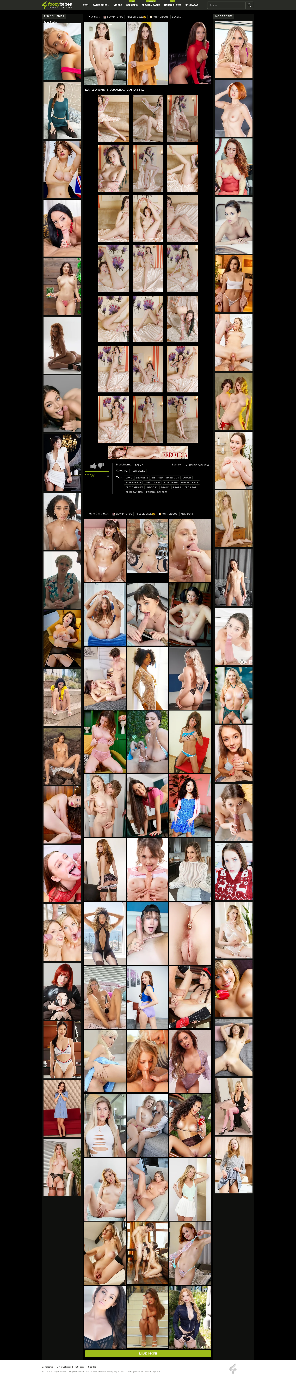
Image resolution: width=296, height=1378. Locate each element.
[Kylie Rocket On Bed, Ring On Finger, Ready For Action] (233, 636)
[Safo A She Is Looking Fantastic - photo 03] (113, 168)
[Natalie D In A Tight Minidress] (62, 110)
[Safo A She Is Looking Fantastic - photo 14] (182, 319)
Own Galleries (64, 1366)
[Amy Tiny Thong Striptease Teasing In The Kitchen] (233, 1165)
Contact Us (47, 1366)
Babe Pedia (50, 22)
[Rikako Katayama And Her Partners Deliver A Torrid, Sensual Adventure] (62, 1049)
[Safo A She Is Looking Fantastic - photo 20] (182, 419)
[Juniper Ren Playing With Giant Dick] (62, 403)
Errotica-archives (197, 465)
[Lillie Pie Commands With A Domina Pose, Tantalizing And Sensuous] (233, 930)
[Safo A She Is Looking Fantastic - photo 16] (148, 369)
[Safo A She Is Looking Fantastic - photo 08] (182, 218)
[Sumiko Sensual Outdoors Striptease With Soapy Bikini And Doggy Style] (62, 286)
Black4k (177, 17)
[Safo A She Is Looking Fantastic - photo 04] (148, 168)
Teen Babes (138, 471)
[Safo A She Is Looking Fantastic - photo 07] (148, 218)
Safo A (139, 465)
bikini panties (134, 492)
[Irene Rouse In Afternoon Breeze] (62, 756)
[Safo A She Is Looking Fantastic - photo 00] (113, 118)
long (129, 477)
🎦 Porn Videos (159, 17)
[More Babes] (62, 462)
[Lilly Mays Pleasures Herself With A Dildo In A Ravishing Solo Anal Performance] (62, 991)
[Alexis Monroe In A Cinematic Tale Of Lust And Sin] (233, 695)
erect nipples (134, 487)
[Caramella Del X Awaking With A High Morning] (62, 228)
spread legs (133, 482)
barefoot (172, 477)
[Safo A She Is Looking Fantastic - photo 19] (148, 419)
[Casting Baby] (62, 345)
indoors (152, 487)
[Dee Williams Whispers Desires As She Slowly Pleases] (62, 580)
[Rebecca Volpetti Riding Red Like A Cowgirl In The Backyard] (62, 932)
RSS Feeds (79, 1366)
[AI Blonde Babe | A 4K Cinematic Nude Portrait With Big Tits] (233, 988)
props (177, 487)
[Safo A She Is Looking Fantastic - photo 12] (113, 319)
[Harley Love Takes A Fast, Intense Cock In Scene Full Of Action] (62, 873)
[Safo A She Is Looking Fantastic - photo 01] (148, 118)
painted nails (189, 482)
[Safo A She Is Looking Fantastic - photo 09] (113, 268)
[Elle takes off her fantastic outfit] (62, 1167)
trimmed (157, 477)
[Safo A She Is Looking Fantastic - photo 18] (113, 419)
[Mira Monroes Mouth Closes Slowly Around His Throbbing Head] (233, 753)
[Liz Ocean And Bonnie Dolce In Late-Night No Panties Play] (62, 1108)
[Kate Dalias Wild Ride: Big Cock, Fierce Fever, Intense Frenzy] (233, 49)
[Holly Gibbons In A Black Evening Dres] (233, 1106)
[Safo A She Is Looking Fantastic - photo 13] (148, 319)
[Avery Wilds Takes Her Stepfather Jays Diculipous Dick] (233, 871)
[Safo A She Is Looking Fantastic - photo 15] (113, 369)
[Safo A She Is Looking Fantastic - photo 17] (182, 369)
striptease (171, 482)
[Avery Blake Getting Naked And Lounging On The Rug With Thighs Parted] (233, 577)
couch (187, 477)
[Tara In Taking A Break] (233, 167)
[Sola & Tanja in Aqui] (233, 401)
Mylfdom (187, 514)
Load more (148, 1353)
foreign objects (156, 492)
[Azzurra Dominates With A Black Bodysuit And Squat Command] (62, 814)
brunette (142, 477)
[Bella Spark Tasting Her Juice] (233, 518)
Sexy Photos (115, 17)
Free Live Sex (135, 17)
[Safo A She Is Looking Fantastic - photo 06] (113, 218)
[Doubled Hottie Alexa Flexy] (233, 342)
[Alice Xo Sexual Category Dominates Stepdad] (233, 812)
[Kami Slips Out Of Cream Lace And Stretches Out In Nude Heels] (233, 108)
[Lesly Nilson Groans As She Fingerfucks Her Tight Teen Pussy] (233, 460)
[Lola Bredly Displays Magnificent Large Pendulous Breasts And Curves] (62, 638)
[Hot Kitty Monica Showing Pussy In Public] (62, 697)
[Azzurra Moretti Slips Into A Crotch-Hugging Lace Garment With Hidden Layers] (62, 169)
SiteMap (92, 1366)
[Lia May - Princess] (233, 225)
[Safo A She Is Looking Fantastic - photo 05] (182, 168)
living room (152, 482)
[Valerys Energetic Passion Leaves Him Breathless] (62, 51)
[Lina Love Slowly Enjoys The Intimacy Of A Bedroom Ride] (62, 521)
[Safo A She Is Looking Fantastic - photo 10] (148, 268)
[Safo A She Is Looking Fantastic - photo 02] (182, 118)
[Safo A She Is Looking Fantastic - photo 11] (182, 268)
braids (165, 487)
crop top (190, 487)
